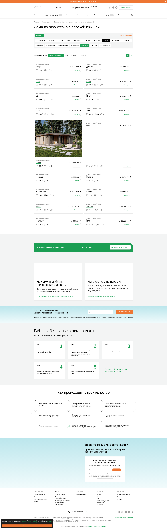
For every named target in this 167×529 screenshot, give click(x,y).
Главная (36, 22)
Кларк (38, 67)
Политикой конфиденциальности (120, 317)
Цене (66, 55)
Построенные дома (53, 15)
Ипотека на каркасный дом (104, 497)
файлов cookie (34, 522)
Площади (74, 55)
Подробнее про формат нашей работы (100, 296)
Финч (38, 162)
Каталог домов (46, 22)
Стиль (88, 40)
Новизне (83, 55)
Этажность (41, 40)
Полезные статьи (81, 495)
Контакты (121, 15)
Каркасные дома (39, 495)
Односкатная (75, 45)
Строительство (60, 495)
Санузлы (97, 40)
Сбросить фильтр (126, 35)
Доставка (100, 504)
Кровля (106, 40)
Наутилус (40, 221)
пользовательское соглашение (97, 526)
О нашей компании (123, 495)
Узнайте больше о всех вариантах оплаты (116, 370)
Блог (109, 15)
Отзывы (119, 499)
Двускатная (39, 45)
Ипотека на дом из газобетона (103, 501)
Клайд (89, 191)
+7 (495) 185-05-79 (80, 7)
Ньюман (39, 177)
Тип (68, 40)
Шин (38, 96)
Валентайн (41, 191)
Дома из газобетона (60, 22)
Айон (38, 206)
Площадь (127, 40)
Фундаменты (59, 504)
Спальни (60, 40)
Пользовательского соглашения (58, 317)
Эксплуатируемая (62, 45)
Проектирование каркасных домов (60, 497)
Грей (38, 110)
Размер (51, 40)
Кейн (88, 81)
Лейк (88, 110)
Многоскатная (50, 45)
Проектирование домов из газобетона (62, 501)
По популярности (55, 55)
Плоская (38, 35)
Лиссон (89, 206)
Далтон (89, 67)
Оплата (99, 495)
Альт (88, 125)
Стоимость (116, 40)
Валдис (89, 177)
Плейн (89, 96)
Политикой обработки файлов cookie (105, 478)
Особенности (78, 40)
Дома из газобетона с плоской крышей (81, 22)
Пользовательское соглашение (124, 517)
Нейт (38, 81)
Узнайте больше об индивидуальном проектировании (54, 296)
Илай (88, 221)
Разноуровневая (105, 45)
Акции (36, 501)
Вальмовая (94, 45)
